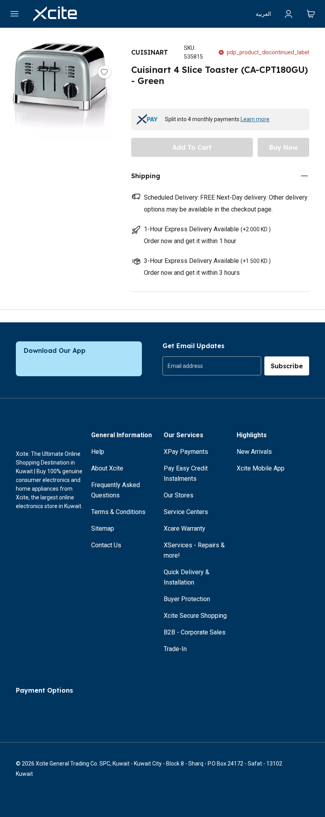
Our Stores (178, 495)
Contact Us (106, 545)
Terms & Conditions (118, 512)
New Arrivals (254, 451)
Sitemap (102, 528)
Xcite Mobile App (261, 468)
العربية (263, 14)
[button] (57, 130)
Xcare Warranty (184, 528)
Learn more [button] (255, 119)
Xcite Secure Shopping (195, 615)
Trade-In (175, 649)
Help (97, 451)
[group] (211, 365)
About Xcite (107, 468)
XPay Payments (186, 451)
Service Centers (186, 512)
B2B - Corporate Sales (195, 632)
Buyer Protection (187, 599)
